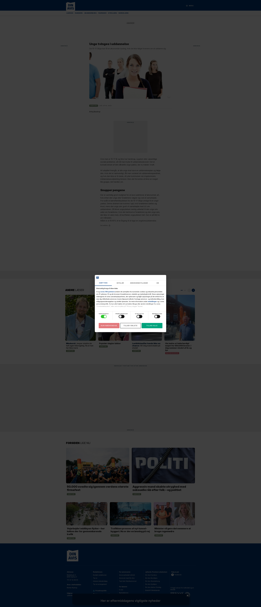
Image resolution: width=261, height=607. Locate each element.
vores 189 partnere (107, 292)
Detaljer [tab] (120, 283)
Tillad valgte (130, 325)
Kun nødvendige (109, 325)
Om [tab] (157, 283)
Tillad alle (152, 325)
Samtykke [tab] (103, 283)
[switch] (121, 316)
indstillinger (152, 301)
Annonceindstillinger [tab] (139, 283)
